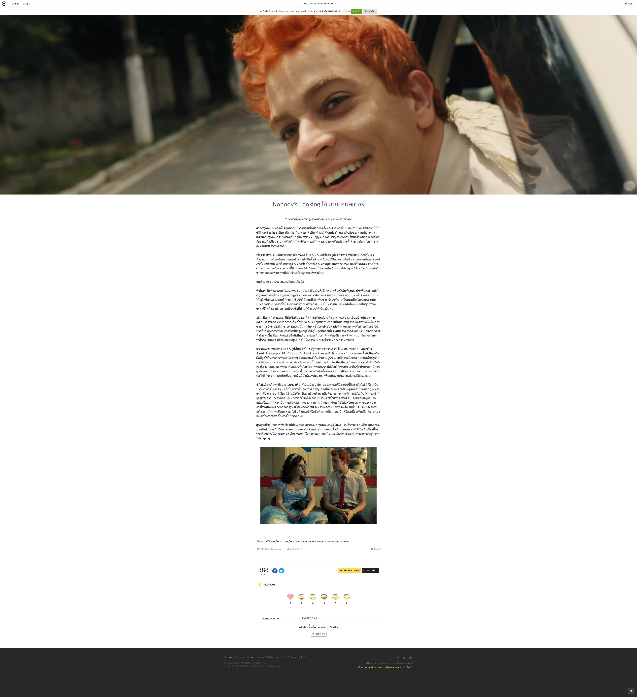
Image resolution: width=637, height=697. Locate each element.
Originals (239, 657)
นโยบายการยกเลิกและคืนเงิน (399, 667)
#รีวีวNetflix (286, 541)
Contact (291, 657)
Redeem (271, 657)
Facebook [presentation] (309, 619)
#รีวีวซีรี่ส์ (265, 541)
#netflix (275, 541)
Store (26, 3)
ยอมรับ (356, 11)
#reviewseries (332, 541)
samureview (327, 3)
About (281, 657)
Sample (260, 657)
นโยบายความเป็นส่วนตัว (319, 11)
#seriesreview (300, 541)
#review (345, 541)
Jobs (301, 657)
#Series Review (316, 541)
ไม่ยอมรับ (370, 11)
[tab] (270, 618)
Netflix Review (311, 3)
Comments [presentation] (270, 618)
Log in (320, 634)
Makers (15, 3)
